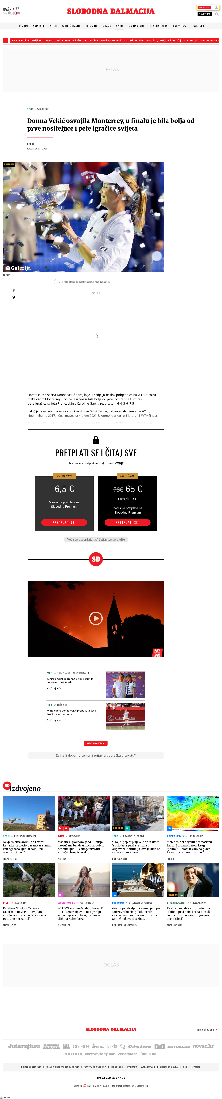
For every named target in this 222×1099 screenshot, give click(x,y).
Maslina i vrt (136, 26)
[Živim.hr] (98, 1046)
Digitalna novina (169, 1067)
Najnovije (38, 26)
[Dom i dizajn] (159, 1046)
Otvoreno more (159, 26)
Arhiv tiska (180, 26)
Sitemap (195, 1067)
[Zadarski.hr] (128, 1053)
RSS (185, 1067)
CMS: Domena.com (139, 1085)
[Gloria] (112, 1046)
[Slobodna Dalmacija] (111, 11)
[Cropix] (73, 1053)
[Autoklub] (179, 1046)
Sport (119, 26)
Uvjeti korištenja (31, 1067)
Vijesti (53, 26)
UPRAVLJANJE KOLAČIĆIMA (111, 1078)
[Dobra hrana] (140, 1046)
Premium (23, 26)
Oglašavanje (148, 1067)
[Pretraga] (216, 14)
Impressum (117, 1067)
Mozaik (107, 26)
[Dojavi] (11, 11)
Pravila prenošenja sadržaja (62, 1067)
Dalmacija (91, 26)
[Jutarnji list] (24, 1046)
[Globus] (81, 1046)
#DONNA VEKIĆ (96, 743)
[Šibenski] (149, 1053)
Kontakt (132, 1067)
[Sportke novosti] (66, 1046)
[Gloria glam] (123, 1046)
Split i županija (71, 26)
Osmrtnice (198, 26)
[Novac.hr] (203, 1046)
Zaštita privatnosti (94, 1067)
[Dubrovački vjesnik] (100, 1053)
